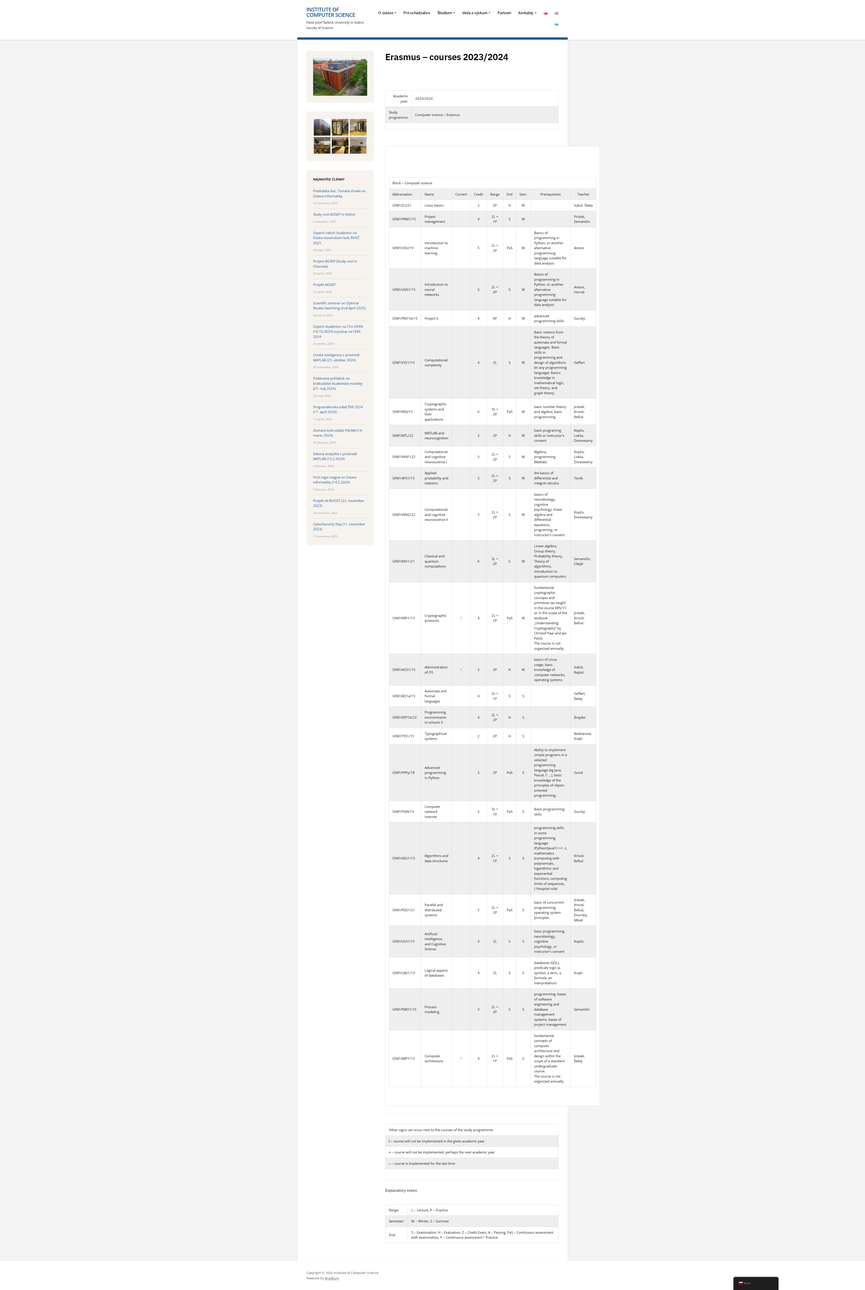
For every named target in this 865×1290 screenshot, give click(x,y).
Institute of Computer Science (330, 12)
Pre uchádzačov (416, 12)
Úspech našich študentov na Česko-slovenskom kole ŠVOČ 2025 (336, 237)
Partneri (504, 12)
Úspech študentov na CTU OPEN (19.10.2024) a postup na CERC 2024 (338, 331)
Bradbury (332, 1278)
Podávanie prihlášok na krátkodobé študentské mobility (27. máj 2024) (337, 383)
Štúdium (444, 12)
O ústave (385, 12)
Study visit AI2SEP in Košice (334, 214)
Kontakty (525, 12)
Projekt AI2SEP (324, 284)
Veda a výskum (474, 12)
